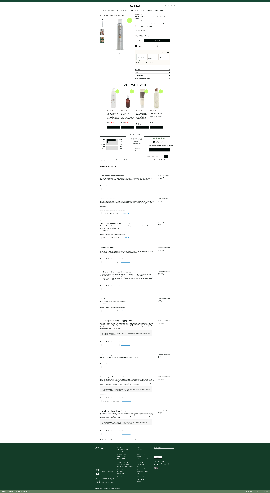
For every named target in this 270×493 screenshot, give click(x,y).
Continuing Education (121, 454)
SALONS (256, 491)
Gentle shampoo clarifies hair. (156, 117)
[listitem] (113, 108)
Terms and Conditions (122, 469)
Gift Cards (139, 452)
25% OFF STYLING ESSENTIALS (135, 1)
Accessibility (120, 471)
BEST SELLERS (111, 10)
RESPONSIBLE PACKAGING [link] (142, 78)
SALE (104, 10)
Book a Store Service (142, 475)
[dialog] (174, 10)
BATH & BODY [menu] (129, 10)
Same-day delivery (145, 62)
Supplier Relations (121, 473)
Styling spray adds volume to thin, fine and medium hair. (127, 118)
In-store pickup (154, 62)
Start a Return (140, 466)
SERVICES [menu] (162, 10)
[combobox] (113, 124)
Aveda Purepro (120, 451)
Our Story (139, 481)
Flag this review (125, 189)
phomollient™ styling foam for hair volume (112, 113)
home (101, 15)
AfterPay (139, 456)
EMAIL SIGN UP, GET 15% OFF (23, 491)
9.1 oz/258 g (152, 31)
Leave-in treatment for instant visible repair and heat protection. (141, 118)
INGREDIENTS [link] (139, 75)
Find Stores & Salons (165, 5)
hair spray (106, 15)
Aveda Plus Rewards (141, 454)
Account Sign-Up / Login (142, 471)
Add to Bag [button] (157, 40)
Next (168, 440)
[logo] (135, 5)
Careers (138, 483)
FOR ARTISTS (249, 491)
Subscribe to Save (142, 35)
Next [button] (121, 54)
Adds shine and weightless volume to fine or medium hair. (113, 118)
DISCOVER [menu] (149, 10)
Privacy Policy (120, 461)
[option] (102, 24)
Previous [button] (102, 21)
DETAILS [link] (137, 69)
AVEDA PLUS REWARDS (8, 491)
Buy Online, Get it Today (142, 458)
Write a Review (159, 149)
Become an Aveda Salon (122, 449)
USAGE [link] (137, 72)
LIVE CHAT (265, 491)
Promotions (139, 449)
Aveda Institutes (120, 452)
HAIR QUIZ (142, 10)
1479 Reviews (146, 21)
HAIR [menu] (118, 10)
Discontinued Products (142, 459)
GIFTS (136, 10)
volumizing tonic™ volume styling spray (127, 113)
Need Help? (140, 462)
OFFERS (156, 10)
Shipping (139, 469)
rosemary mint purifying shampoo (156, 113)
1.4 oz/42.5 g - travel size (140, 31)
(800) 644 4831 (140, 476)
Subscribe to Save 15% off (143, 451)
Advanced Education (121, 456)
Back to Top (136, 439)
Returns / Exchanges (141, 468)
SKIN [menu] (122, 10)
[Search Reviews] (166, 156)
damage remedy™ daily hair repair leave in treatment (142, 113)
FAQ (138, 473)
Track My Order (140, 464)
